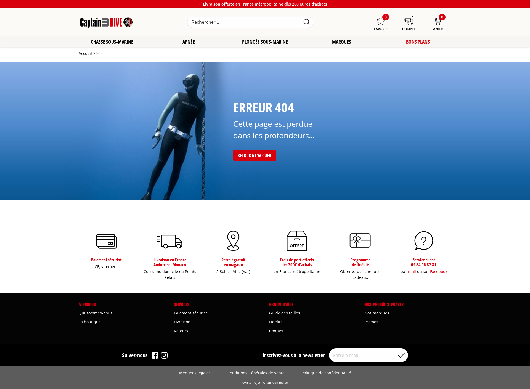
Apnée (188, 41)
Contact (276, 331)
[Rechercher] (306, 22)
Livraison (182, 321)
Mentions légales (195, 372)
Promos (371, 321)
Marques (341, 41)
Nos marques (376, 313)
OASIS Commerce (275, 383)
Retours (181, 331)
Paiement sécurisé (191, 313)
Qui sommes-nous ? (97, 313)
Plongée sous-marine (265, 41)
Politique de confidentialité (326, 372)
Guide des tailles (284, 313)
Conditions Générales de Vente (256, 372)
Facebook (438, 271)
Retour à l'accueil (255, 155)
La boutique (90, 321)
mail (412, 271)
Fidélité (276, 321)
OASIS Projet (251, 383)
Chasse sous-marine (112, 41)
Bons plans (418, 41)
